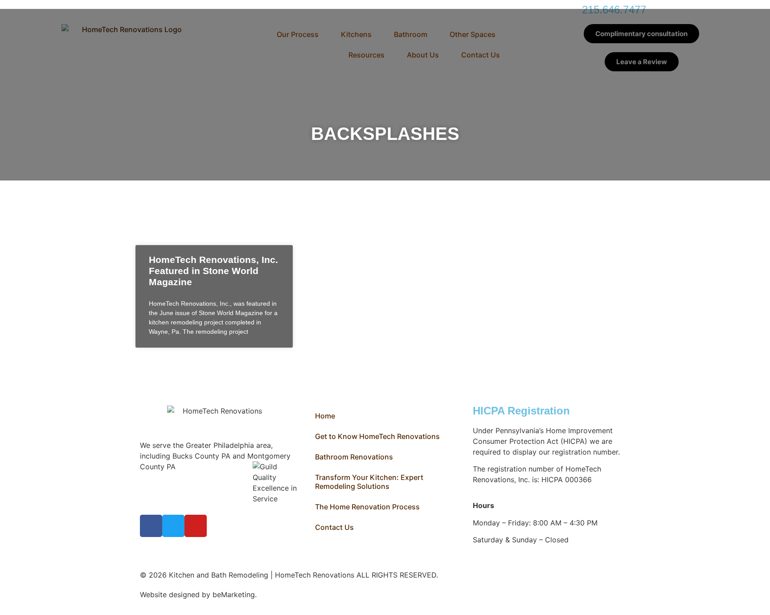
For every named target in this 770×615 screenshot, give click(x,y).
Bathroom (410, 34)
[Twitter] (173, 526)
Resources (366, 54)
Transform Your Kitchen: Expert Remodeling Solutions (369, 482)
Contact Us (480, 54)
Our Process (298, 34)
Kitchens (356, 34)
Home (325, 415)
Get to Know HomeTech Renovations (377, 436)
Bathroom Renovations (354, 456)
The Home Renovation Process (367, 506)
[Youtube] (195, 526)
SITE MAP (275, 594)
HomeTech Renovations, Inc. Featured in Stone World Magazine (213, 270)
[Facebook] (151, 526)
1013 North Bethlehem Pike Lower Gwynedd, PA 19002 (177, 477)
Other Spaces (473, 34)
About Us (423, 54)
